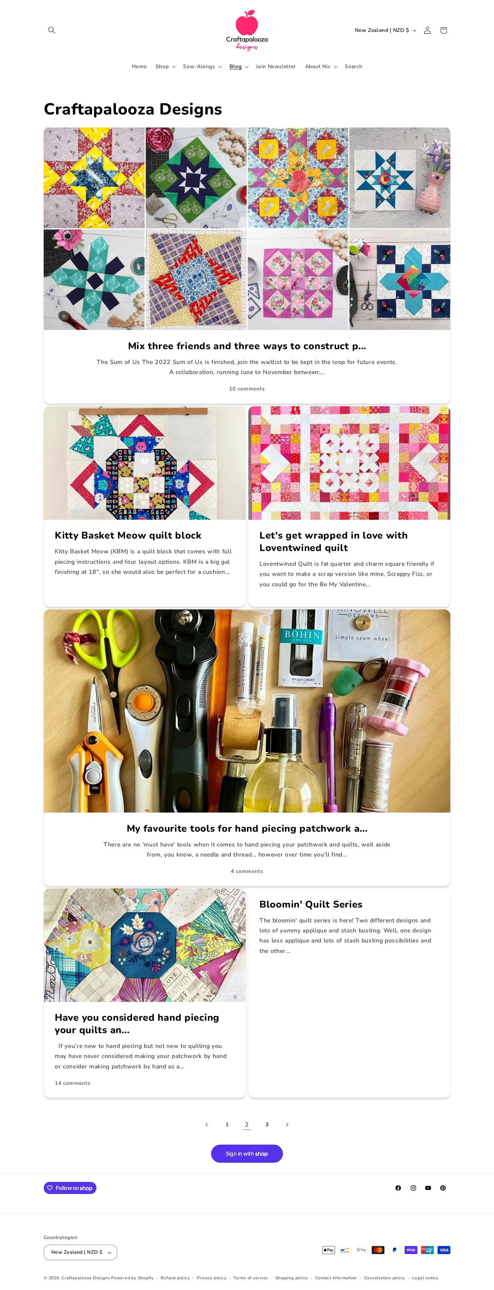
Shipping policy (292, 1278)
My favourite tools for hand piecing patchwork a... (247, 828)
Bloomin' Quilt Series (311, 905)
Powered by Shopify (132, 1278)
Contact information (336, 1278)
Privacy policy (212, 1278)
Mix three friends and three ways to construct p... (247, 346)
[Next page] (287, 1124)
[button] (52, 30)
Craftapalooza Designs (85, 1278)
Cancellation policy (384, 1278)
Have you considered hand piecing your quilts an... (137, 1024)
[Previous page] (207, 1124)
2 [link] (247, 1124)
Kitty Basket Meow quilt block (128, 535)
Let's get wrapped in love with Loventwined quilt (333, 541)
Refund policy (175, 1278)
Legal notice (425, 1278)
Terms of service (251, 1278)
